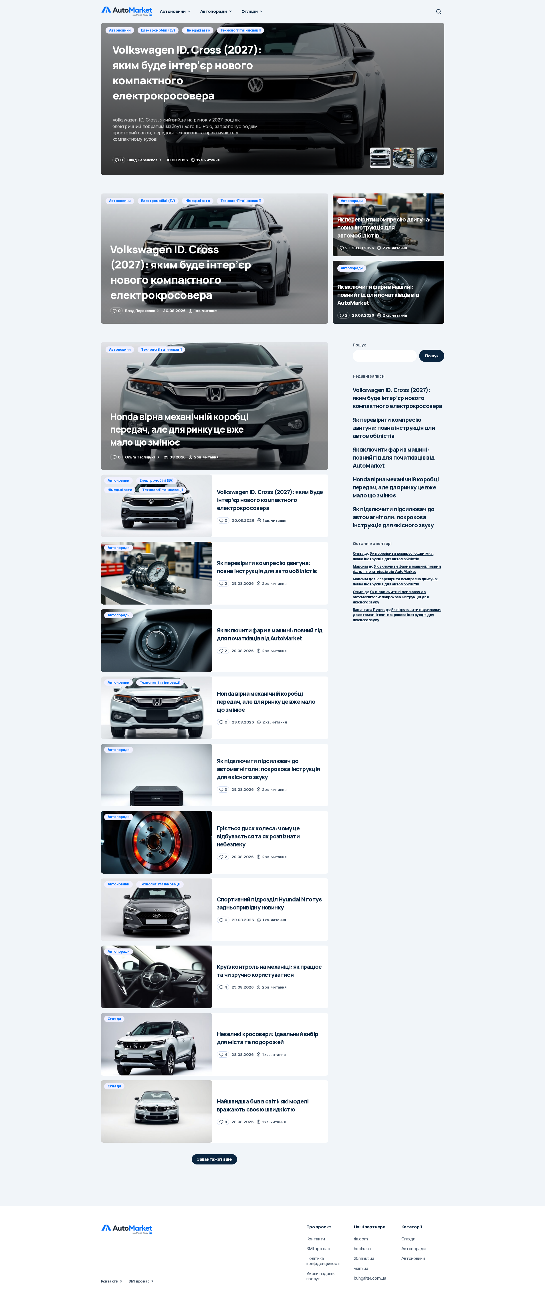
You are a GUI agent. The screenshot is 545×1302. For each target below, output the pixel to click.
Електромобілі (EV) (158, 200)
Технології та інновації (240, 200)
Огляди (114, 1018)
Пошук (359, 345)
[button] (438, 11)
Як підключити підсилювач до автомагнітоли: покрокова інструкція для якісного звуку (394, 517)
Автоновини (120, 200)
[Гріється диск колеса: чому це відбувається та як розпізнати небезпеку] (156, 842)
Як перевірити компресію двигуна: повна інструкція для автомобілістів (394, 428)
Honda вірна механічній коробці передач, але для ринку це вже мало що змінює (396, 487)
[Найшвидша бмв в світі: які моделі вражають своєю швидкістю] (156, 1111)
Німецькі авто (197, 200)
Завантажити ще (214, 1159)
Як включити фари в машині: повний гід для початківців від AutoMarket (394, 457)
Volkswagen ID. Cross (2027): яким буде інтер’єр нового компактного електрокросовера (397, 398)
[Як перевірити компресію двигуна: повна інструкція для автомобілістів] (272, 99)
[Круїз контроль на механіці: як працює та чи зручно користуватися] (156, 977)
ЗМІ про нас (138, 1281)
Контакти (109, 1281)
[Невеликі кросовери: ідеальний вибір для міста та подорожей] (156, 1044)
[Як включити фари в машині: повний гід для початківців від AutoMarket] (388, 292)
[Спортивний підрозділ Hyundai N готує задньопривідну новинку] (156, 909)
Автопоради (120, 30)
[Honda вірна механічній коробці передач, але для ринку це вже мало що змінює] (214, 406)
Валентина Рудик (369, 609)
